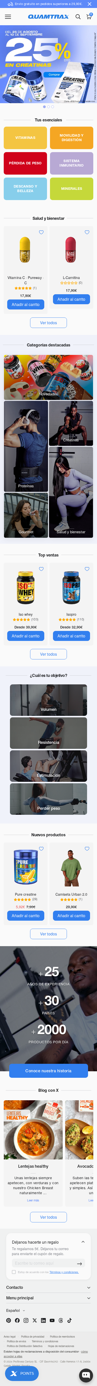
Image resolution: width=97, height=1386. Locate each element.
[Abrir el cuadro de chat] (86, 1376)
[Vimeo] (60, 1320)
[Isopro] (71, 587)
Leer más (33, 1200)
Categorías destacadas (48, 344)
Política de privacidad (32, 1336)
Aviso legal (9, 1336)
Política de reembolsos (62, 1336)
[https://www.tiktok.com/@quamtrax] (69, 1320)
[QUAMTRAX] (48, 16)
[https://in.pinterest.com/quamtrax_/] (8, 1320)
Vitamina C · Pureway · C (25, 280)
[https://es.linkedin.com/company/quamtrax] (43, 1320)
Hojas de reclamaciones (61, 1346)
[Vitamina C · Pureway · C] (26, 250)
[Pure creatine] (26, 866)
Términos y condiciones (45, 1341)
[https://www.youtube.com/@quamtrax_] (52, 1320)
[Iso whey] (26, 587)
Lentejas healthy (33, 1166)
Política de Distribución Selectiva (24, 1346)
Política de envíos (16, 1341)
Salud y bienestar (48, 218)
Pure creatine (25, 894)
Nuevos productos (48, 834)
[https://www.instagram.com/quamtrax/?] (26, 1320)
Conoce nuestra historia (48, 1070)
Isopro (71, 614)
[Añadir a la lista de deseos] (41, 232)
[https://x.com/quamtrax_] (34, 1320)
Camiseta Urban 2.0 (71, 894)
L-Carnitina (71, 277)
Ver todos (48, 1217)
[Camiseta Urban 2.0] (71, 866)
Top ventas (48, 555)
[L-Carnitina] (71, 250)
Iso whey (26, 614)
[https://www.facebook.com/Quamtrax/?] (17, 1320)
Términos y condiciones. (64, 1272)
